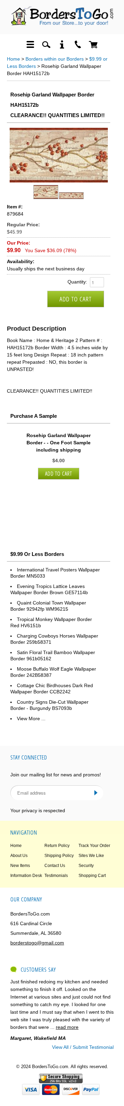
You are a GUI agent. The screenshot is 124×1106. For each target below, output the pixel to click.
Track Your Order (94, 845)
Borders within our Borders (54, 59)
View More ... (31, 718)
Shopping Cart (92, 875)
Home (13, 59)
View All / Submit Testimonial (83, 1047)
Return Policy (57, 845)
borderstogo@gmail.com (37, 942)
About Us (19, 855)
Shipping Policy (59, 855)
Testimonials (56, 875)
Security (86, 865)
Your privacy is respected (37, 810)
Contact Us (54, 865)
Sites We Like (91, 855)
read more (67, 1027)
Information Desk (26, 875)
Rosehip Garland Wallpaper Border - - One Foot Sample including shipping (59, 443)
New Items (20, 865)
